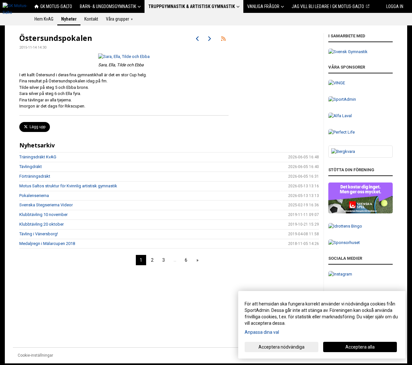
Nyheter (69, 19)
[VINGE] (360, 83)
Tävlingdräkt (30, 166)
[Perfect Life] (360, 132)
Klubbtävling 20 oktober (41, 224)
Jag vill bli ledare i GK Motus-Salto (328, 6)
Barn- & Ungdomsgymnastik (108, 6)
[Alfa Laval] (360, 116)
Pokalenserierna (34, 195)
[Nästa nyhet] (209, 38)
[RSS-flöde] (223, 38)
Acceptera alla (360, 347)
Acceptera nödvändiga (281, 347)
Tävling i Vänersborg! (38, 233)
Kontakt (91, 19)
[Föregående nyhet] (197, 38)
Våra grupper (119, 19)
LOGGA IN (394, 6)
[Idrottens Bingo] (360, 226)
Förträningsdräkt (34, 176)
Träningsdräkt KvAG (37, 156)
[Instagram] (360, 274)
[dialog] (322, 325)
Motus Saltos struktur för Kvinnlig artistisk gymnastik (68, 185)
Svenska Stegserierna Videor (46, 204)
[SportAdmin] (360, 99)
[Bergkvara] (360, 151)
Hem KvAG (43, 19)
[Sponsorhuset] (360, 242)
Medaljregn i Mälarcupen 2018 (47, 243)
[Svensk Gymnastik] (360, 52)
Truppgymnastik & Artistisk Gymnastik (191, 6)
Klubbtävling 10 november (43, 214)
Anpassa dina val (262, 332)
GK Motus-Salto (56, 6)
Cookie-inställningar (35, 355)
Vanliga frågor (263, 6)
